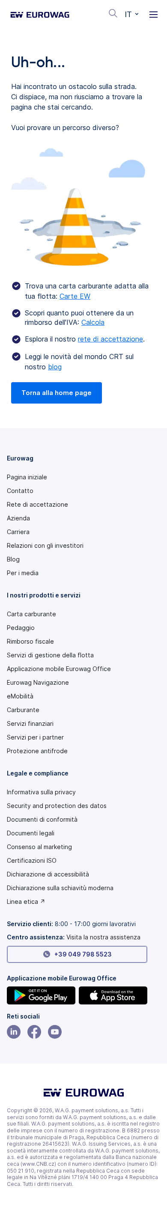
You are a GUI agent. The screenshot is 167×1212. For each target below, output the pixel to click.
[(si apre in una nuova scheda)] (41, 995)
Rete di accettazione (37, 504)
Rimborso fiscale (30, 641)
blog (55, 366)
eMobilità (20, 696)
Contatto (20, 490)
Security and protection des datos (57, 805)
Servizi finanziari (30, 723)
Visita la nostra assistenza (103, 937)
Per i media (23, 573)
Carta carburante (31, 614)
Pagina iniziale (27, 477)
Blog (13, 559)
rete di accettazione (110, 339)
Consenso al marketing (39, 847)
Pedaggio (21, 627)
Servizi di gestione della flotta (50, 655)
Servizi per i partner (35, 737)
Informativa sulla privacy (41, 792)
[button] (132, 14)
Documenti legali (30, 833)
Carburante (23, 710)
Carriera (18, 532)
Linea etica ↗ (26, 901)
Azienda (18, 518)
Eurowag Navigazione (38, 682)
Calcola (92, 322)
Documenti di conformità (42, 819)
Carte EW (75, 296)
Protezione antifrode (37, 751)
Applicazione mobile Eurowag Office (59, 668)
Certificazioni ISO (32, 860)
